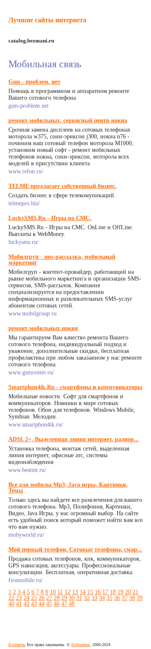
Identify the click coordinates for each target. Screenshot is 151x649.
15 (90, 592)
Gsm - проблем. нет (34, 82)
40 (11, 604)
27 (49, 598)
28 (57, 598)
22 (11, 598)
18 (113, 592)
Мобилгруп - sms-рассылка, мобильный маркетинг (61, 260)
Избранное (80, 644)
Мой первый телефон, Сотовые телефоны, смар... (75, 549)
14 (83, 592)
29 (64, 598)
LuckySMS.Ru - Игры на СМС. (49, 218)
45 (49, 604)
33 (94, 598)
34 (102, 598)
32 (87, 598)
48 (72, 604)
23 (19, 598)
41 (19, 604)
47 (64, 604)
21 (135, 592)
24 (26, 598)
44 (41, 604)
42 (26, 604)
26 (41, 598)
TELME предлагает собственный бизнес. (62, 186)
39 (140, 598)
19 (120, 592)
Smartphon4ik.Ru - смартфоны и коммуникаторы (75, 387)
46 (57, 604)
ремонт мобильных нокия (43, 328)
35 (109, 598)
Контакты (17, 644)
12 (67, 592)
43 (34, 604)
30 (72, 598)
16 (98, 592)
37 (125, 598)
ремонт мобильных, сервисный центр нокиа (67, 120)
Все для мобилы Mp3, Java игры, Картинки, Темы (68, 488)
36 (117, 598)
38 (132, 598)
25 (34, 598)
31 (79, 598)
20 (128, 592)
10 (53, 592)
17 (105, 592)
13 (75, 592)
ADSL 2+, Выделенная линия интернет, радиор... (73, 439)
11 (60, 592)
